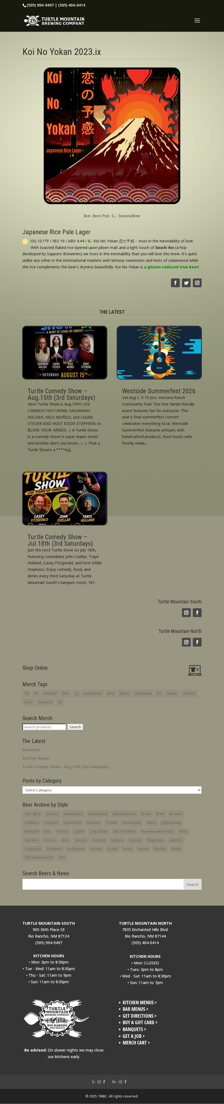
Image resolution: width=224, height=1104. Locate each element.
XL (60, 702)
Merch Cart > (136, 1043)
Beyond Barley (124, 814)
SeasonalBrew (129, 215)
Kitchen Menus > (140, 1002)
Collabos (32, 822)
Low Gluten (99, 831)
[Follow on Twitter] (186, 282)
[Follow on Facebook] (175, 282)
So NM (112, 849)
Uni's (29, 702)
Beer (87, 215)
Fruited (111, 822)
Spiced (143, 849)
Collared (50, 693)
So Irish (96, 849)
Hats (65, 693)
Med (110, 693)
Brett (160, 814)
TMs (61, 857)
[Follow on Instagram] (197, 282)
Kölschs (62, 831)
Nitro (183, 831)
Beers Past (101, 215)
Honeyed (32, 831)
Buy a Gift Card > (140, 1022)
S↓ (94, 1081)
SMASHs (175, 840)
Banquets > (134, 1029)
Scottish (99, 840)
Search (75, 726)
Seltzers (117, 840)
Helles (151, 822)
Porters (50, 840)
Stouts (176, 849)
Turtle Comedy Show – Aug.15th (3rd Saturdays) (61, 394)
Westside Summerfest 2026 (158, 391)
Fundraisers (131, 822)
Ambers (52, 814)
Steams (160, 849)
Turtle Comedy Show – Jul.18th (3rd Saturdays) (60, 540)
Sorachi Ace (164, 247)
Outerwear (142, 693)
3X (36, 693)
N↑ (114, 1081)
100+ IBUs (32, 814)
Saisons (81, 840)
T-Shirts (189, 693)
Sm (159, 693)
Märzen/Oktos (124, 831)
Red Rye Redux (35, 758)
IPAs (47, 831)
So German (76, 849)
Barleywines (73, 814)
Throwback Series (39, 857)
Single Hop (155, 840)
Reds (65, 840)
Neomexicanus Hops (157, 831)
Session (135, 840)
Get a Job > (134, 1036)
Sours (127, 849)
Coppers (51, 822)
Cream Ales (73, 822)
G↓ (114, 215)
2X (26, 693)
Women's (45, 702)
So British (54, 849)
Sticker (172, 693)
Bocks (146, 814)
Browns (175, 814)
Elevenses (31, 749)
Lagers (79, 831)
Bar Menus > (135, 1009)
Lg (76, 693)
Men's (124, 693)
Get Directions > (140, 1016)
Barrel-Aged (98, 814)
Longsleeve (93, 693)
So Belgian (33, 849)
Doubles (94, 822)
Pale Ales (32, 840)
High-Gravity (171, 822)
